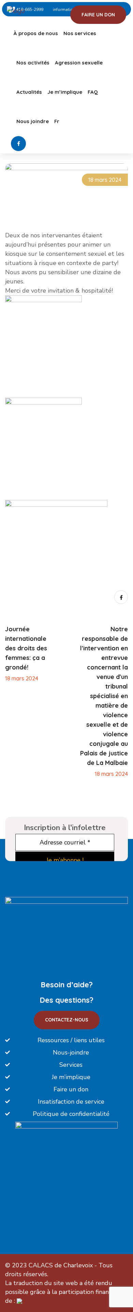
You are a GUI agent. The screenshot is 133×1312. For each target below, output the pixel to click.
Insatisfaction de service (71, 1101)
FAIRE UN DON (98, 15)
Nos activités (32, 62)
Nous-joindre (71, 1052)
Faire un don (71, 1089)
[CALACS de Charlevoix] (35, 10)
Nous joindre (32, 121)
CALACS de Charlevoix (61, 1265)
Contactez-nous (66, 1020)
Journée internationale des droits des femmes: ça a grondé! (26, 648)
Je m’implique (64, 92)
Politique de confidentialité (71, 1114)
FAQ (93, 92)
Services (71, 1065)
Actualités (29, 92)
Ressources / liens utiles (71, 1040)
